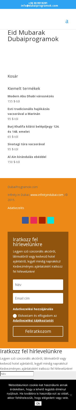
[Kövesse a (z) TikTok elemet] (50, 220)
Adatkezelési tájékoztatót (33, 320)
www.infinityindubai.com (46, 195)
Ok (38, 403)
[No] (71, 395)
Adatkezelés (16, 208)
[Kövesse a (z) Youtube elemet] (42, 220)
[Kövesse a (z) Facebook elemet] (25, 220)
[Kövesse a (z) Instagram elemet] (33, 220)
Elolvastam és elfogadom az (35, 318)
